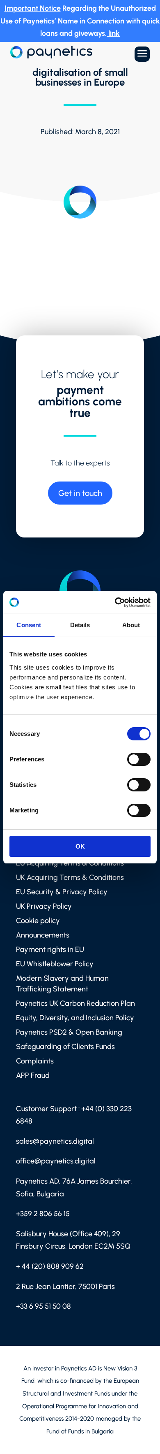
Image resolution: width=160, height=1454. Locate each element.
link (114, 33)
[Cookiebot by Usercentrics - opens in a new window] (115, 602)
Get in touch (80, 493)
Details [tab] (80, 624)
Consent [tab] (28, 624)
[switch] (139, 759)
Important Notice (33, 8)
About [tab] (131, 624)
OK (80, 846)
